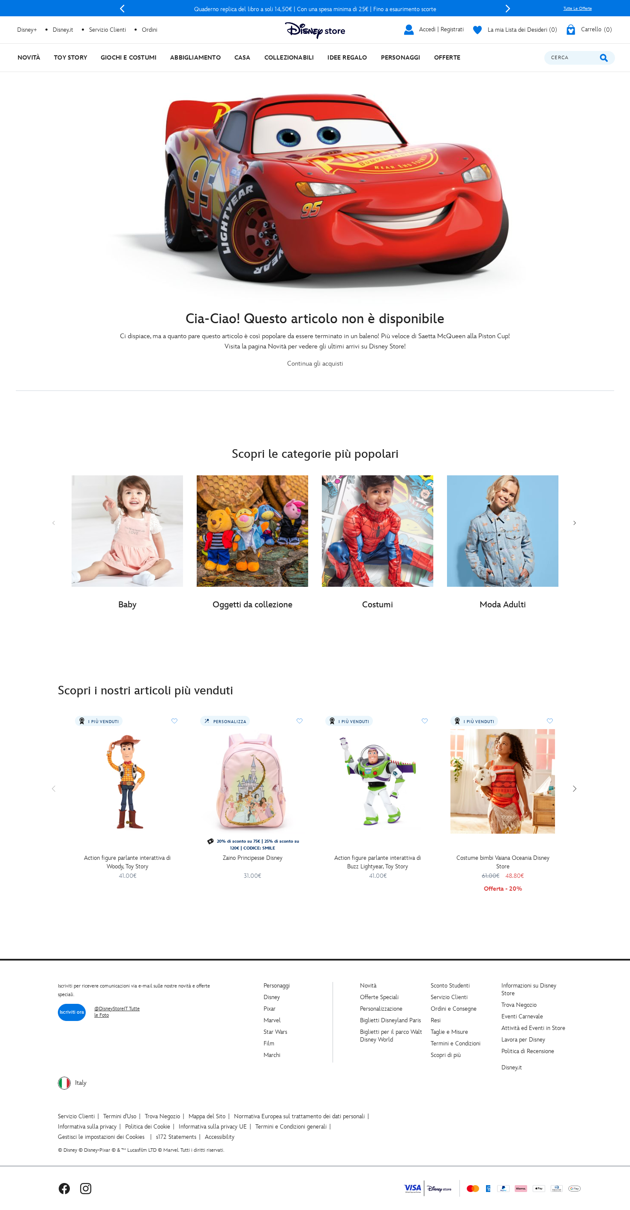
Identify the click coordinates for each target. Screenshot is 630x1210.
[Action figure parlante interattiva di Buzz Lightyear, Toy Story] (377, 781)
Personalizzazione (381, 1008)
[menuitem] (29, 58)
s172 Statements (176, 1137)
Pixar (270, 1008)
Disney (272, 997)
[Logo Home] (315, 30)
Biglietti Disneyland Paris (390, 1020)
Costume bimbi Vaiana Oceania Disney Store (502, 862)
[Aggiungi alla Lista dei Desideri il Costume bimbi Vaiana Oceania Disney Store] (550, 721)
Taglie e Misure (449, 1032)
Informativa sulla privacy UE (213, 1126)
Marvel (272, 1020)
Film (269, 1043)
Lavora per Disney (523, 1039)
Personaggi (277, 985)
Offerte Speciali (379, 997)
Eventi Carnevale (522, 1016)
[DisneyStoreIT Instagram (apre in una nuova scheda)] (85, 1188)
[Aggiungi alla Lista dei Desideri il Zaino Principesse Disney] (299, 721)
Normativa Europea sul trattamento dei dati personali (299, 1116)
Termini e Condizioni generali (291, 1126)
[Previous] (122, 8)
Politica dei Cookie (147, 1126)
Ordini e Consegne (454, 1008)
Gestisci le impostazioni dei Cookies (101, 1137)
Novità (368, 985)
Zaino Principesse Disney (252, 858)
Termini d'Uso (119, 1116)
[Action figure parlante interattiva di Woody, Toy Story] (127, 781)
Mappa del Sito (207, 1116)
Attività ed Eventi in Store (533, 1028)
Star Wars (275, 1032)
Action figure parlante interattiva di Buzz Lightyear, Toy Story (377, 862)
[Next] (508, 8)
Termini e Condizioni (455, 1043)
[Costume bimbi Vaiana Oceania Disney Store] (502, 781)
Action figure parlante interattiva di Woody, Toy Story (127, 862)
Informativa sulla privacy (87, 1126)
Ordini (149, 29)
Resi (436, 1020)
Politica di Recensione (527, 1051)
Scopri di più (446, 1055)
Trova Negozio (519, 1005)
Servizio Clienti (449, 997)
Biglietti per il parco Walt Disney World (391, 1035)
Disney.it (511, 1067)
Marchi (272, 1055)
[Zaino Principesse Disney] (252, 781)
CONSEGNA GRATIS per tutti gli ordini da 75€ (315, 9)
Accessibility (219, 1137)
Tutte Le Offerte (578, 8)
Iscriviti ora (72, 1012)
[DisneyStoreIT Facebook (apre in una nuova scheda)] (64, 1188)
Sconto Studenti (450, 985)
